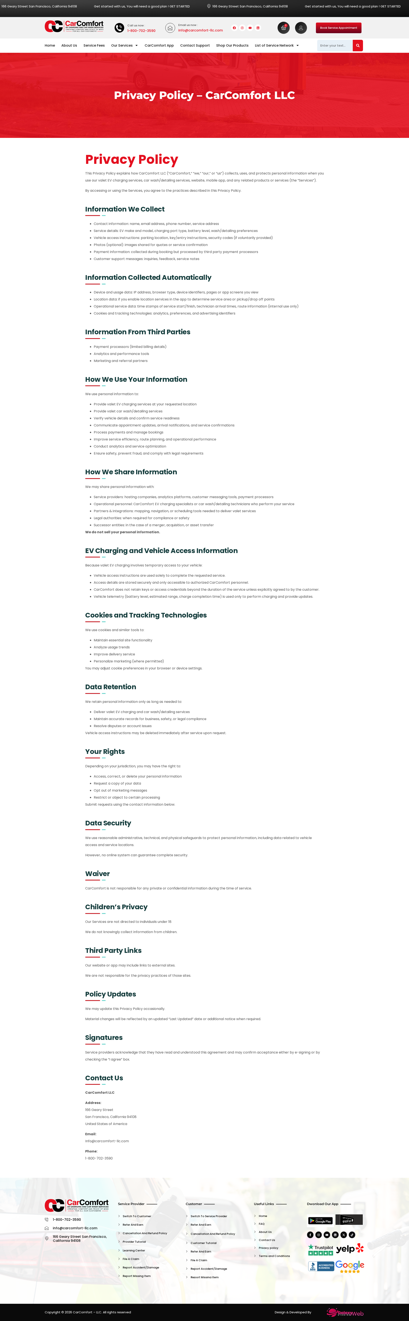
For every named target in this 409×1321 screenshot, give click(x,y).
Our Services (122, 45)
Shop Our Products (232, 45)
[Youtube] (250, 27)
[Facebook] (234, 27)
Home (50, 45)
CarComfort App (159, 45)
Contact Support (195, 45)
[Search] (358, 45)
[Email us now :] (170, 28)
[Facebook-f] (310, 1234)
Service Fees (94, 45)
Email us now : (188, 25)
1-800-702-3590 (141, 30)
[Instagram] (242, 27)
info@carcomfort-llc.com (200, 30)
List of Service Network (274, 45)
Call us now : (136, 25)
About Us (69, 45)
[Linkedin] (258, 27)
